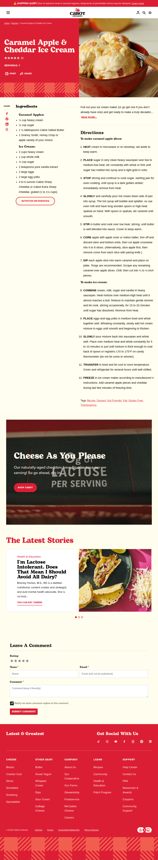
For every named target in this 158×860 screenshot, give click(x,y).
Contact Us (129, 774)
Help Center (130, 767)
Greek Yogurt (43, 774)
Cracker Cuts (14, 774)
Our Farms (70, 785)
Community (100, 774)
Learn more (138, 3)
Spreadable (13, 802)
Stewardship (71, 792)
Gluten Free (136, 400)
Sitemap (38, 830)
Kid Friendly (114, 400)
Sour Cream (42, 799)
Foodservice (71, 799)
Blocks (10, 767)
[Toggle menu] (8, 12)
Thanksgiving (88, 405)
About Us (70, 767)
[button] (76, 617)
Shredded (12, 788)
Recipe (91, 400)
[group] (19, 661)
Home (7, 23)
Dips (38, 792)
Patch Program (102, 792)
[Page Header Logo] (77, 12)
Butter (39, 767)
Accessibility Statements (68, 830)
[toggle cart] (150, 12)
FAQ (125, 781)
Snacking (11, 795)
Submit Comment (24, 711)
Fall (125, 400)
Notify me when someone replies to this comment (41, 703)
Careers (69, 818)
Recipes (14, 23)
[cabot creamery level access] (144, 830)
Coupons (128, 799)
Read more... (89, 117)
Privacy (50, 830)
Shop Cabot (25, 487)
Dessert (101, 400)
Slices (9, 781)
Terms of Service (91, 830)
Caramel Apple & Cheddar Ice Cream (36, 23)
